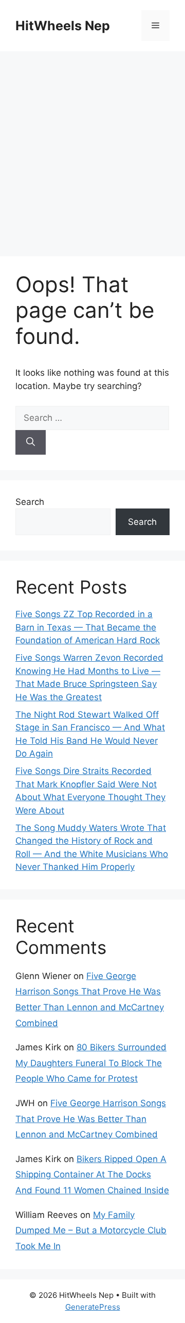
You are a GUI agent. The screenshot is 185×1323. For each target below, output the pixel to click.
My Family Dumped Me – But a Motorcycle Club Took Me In (90, 1230)
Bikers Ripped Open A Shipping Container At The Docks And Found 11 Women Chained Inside (92, 1174)
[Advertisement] (92, 148)
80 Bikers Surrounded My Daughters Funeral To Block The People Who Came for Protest (90, 1063)
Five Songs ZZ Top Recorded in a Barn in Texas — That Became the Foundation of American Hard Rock (87, 627)
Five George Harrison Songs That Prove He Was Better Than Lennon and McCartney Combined (90, 1118)
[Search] (30, 442)
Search (29, 502)
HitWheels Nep (62, 25)
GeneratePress (92, 1307)
